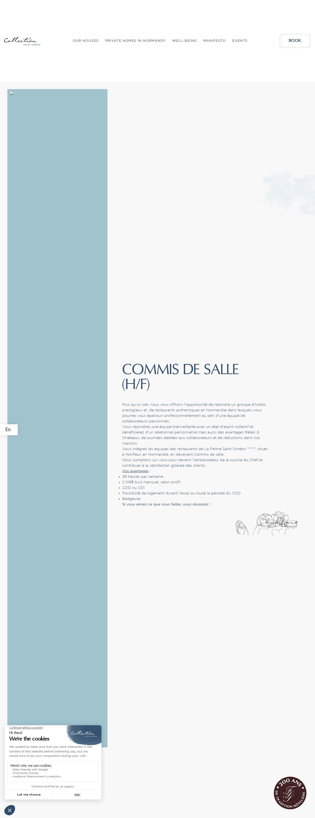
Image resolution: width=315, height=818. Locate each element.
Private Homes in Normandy (135, 40)
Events (239, 40)
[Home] (22, 41)
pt (8, 474)
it (7, 463)
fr (7, 452)
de (9, 441)
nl (8, 485)
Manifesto (214, 40)
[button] (86, 41)
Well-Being (184, 40)
